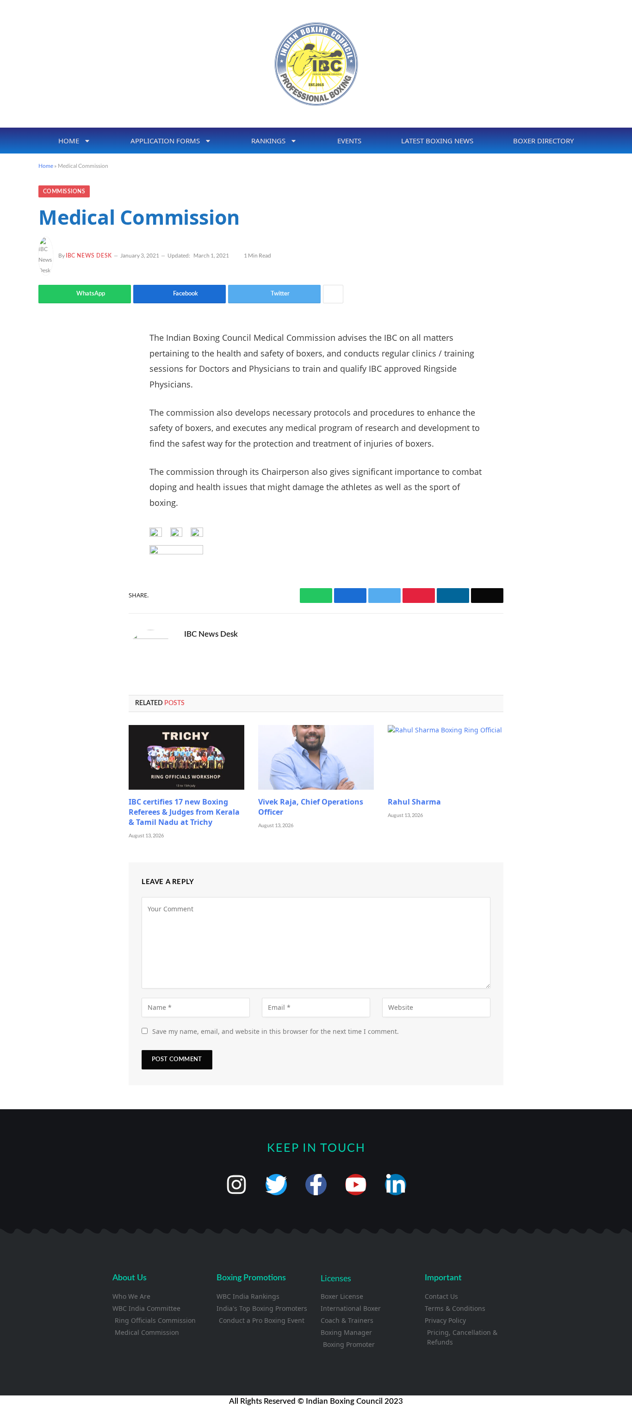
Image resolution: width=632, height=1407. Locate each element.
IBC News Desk (89, 255)
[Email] (54, 455)
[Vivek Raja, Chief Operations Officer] (316, 757)
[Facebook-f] (316, 1184)
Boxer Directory (543, 140)
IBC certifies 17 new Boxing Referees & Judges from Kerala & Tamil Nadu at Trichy (184, 812)
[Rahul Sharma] (445, 757)
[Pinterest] (54, 432)
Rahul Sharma (414, 802)
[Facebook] (54, 361)
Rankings (268, 140)
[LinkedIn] (54, 408)
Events (349, 140)
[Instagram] (236, 1184)
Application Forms (165, 140)
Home (68, 140)
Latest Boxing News (437, 140)
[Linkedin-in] (395, 1184)
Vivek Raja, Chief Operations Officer (310, 807)
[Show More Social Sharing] (333, 294)
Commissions (64, 191)
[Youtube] (355, 1184)
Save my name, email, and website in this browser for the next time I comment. (275, 1031)
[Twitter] (54, 384)
